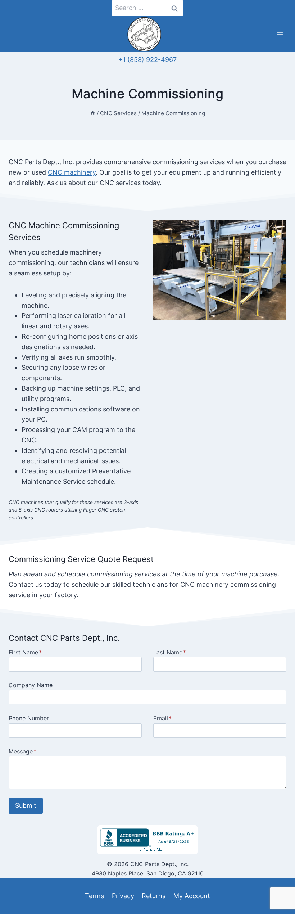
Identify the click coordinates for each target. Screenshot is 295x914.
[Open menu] (279, 34)
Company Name (31, 685)
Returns (153, 896)
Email (162, 718)
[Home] (92, 113)
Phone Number (29, 718)
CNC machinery (72, 172)
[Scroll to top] (18, 892)
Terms (94, 896)
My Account (191, 896)
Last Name (169, 652)
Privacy (123, 896)
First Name (25, 652)
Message (22, 751)
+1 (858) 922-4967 (147, 59)
